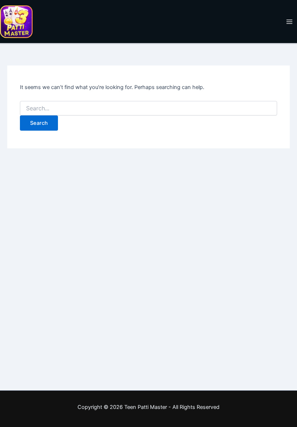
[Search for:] (148, 108)
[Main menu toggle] (289, 21)
